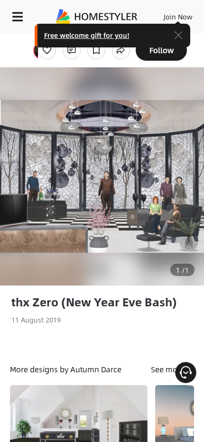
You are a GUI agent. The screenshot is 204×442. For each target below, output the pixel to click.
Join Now (178, 16)
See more (168, 369)
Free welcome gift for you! (87, 35)
